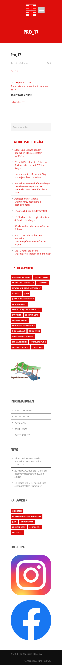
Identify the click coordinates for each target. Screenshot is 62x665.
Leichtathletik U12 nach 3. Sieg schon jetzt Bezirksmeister (30, 176)
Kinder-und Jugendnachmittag (26, 309)
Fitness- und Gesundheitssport (26, 288)
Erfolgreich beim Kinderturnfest (30, 210)
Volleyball (38, 347)
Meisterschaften (19, 320)
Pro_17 (14, 70)
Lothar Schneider (21, 63)
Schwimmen (34, 331)
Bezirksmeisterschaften (23, 282)
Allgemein (17, 511)
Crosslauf (42, 282)
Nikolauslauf (18, 331)
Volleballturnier (20, 347)
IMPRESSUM (20, 428)
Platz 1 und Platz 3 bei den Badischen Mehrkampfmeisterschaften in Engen (30, 240)
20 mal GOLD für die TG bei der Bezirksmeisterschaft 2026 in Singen (30, 165)
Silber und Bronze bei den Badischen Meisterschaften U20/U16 (28, 152)
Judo (26, 293)
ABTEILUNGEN (21, 416)
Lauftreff (16, 315)
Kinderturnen (27, 522)
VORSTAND (20, 422)
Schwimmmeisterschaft (23, 336)
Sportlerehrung (38, 342)
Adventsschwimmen (21, 277)
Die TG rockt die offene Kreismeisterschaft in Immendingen (32, 252)
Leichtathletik (31, 315)
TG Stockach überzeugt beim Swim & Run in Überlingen (32, 218)
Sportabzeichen (19, 342)
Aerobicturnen (41, 277)
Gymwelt (16, 293)
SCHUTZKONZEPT (23, 410)
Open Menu (41, 10)
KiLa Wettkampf (19, 304)
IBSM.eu (47, 660)
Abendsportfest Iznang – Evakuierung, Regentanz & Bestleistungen (27, 201)
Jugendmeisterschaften (23, 299)
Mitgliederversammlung (23, 326)
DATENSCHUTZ (22, 435)
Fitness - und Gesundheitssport (26, 516)
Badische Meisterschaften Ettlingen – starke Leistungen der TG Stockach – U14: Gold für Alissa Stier (32, 188)
